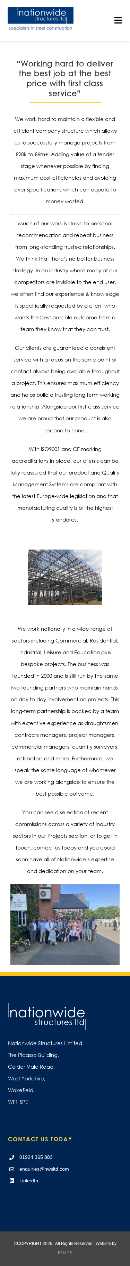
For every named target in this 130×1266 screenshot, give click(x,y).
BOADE (65, 1252)
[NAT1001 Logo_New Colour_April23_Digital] (40, 9)
